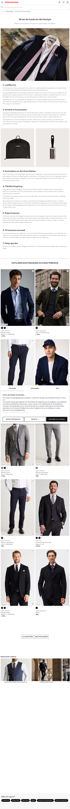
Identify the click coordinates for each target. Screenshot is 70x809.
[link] (59, 2)
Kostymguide (9, 11)
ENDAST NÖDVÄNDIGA (13, 419)
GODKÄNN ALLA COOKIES (57, 419)
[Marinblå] (2, 328)
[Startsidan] (12, 2)
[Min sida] (59, 2)
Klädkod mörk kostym (46, 682)
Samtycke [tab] (12, 388)
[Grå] (2, 468)
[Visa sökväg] (2, 11)
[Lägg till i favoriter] (33, 271)
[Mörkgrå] (39, 538)
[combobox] (36, 7)
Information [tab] (35, 388)
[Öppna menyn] (2, 2)
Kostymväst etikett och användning (16, 682)
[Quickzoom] (33, 324)
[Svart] (5, 328)
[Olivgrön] (37, 328)
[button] (5, 800)
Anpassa (34, 419)
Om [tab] (57, 388)
